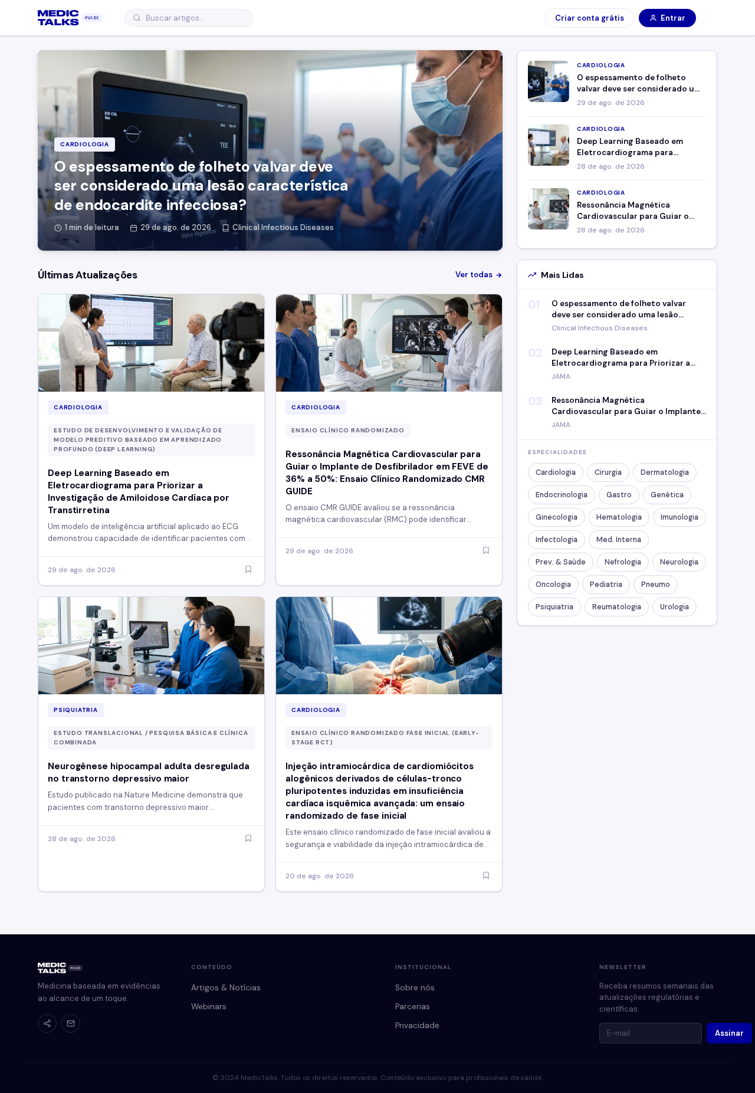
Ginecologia (556, 517)
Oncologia (553, 584)
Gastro (619, 495)
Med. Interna (618, 539)
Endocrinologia (561, 495)
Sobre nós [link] (415, 988)
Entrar (673, 18)
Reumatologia (616, 607)
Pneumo (655, 584)
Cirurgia (608, 472)
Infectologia (556, 539)
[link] (70, 17)
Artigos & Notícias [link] (226, 988)
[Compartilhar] (47, 1023)
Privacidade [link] (417, 1025)
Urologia (674, 607)
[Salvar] (248, 570)
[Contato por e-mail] (70, 1023)
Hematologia (619, 517)
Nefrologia (623, 562)
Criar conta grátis (589, 18)
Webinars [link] (208, 1007)
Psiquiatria (554, 607)
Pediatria (606, 584)
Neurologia (679, 562)
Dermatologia (665, 472)
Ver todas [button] (474, 275)
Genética (667, 495)
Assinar (729, 1033)
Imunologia (679, 517)
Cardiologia (556, 472)
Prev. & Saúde (561, 562)
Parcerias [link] (412, 1007)
